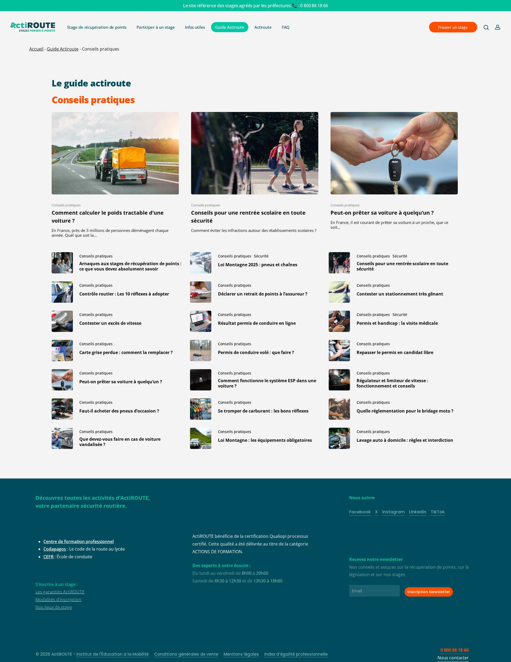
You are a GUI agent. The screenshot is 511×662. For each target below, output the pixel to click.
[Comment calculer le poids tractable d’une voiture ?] (115, 175)
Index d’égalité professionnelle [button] (296, 654)
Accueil (36, 49)
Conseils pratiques (66, 205)
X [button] (376, 512)
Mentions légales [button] (241, 654)
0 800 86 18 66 (314, 6)
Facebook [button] (360, 512)
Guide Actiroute (63, 49)
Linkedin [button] (417, 512)
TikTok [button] (438, 512)
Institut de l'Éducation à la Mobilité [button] (112, 654)
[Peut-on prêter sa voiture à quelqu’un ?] (394, 171)
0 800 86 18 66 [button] (454, 650)
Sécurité (261, 256)
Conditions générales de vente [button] (186, 654)
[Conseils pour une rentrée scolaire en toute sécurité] (254, 172)
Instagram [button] (393, 512)
